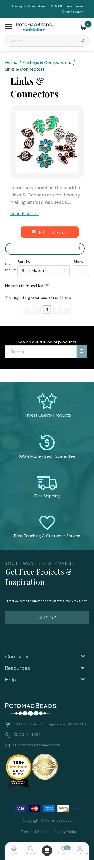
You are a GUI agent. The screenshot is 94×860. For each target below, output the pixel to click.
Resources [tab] (17, 668)
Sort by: (24, 261)
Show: (79, 261)
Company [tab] (16, 656)
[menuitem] (33, 831)
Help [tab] (10, 679)
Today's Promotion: (29, 6)
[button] (8, 27)
